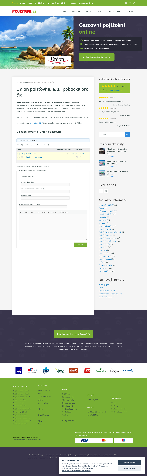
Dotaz (101, 288)
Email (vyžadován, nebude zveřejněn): (32, 189)
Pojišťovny (24, 82)
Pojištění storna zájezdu (22, 409)
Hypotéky (102, 217)
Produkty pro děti (105, 256)
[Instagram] (130, 3)
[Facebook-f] (101, 191)
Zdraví (88, 11)
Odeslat (80, 244)
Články (101, 208)
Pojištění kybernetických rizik (110, 232)
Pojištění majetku (105, 235)
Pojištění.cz (103, 247)
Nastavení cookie (129, 468)
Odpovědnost (115, 11)
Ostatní (129, 11)
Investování (103, 220)
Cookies (65, 415)
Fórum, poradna (68, 397)
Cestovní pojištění (106, 205)
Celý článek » (110, 156)
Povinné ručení (104, 253)
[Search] (127, 134)
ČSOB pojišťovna (44, 396)
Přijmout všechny (129, 462)
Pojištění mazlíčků (20, 415)
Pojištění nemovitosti (21, 394)
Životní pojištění (105, 271)
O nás (113, 403)
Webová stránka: (26, 195)
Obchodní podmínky (70, 409)
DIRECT (41, 400)
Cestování (76, 11)
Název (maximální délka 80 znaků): (29, 204)
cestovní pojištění (36, 123)
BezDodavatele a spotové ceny (110, 294)
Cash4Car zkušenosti (107, 291)
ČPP (39, 424)
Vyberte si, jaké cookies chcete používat (76, 470)
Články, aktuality (68, 400)
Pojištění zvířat (104, 244)
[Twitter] (134, 3)
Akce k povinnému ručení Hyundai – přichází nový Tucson (117, 151)
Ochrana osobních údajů (33, 440)
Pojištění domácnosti (21, 391)
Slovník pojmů (67, 406)
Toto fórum (38, 157)
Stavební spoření (105, 259)
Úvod (18, 82)
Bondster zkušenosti (107, 297)
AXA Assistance (44, 390)
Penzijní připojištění (106, 226)
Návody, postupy (68, 403)
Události (102, 262)
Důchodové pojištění (107, 211)
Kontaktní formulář (118, 409)
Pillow (40, 421)
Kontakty (114, 406)
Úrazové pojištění (105, 265)
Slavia (40, 393)
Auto (64, 11)
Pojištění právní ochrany (108, 241)
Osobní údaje (67, 412)
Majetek (100, 11)
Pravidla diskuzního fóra (26, 154)
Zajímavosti (103, 268)
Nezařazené (103, 223)
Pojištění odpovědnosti (107, 238)
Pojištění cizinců (105, 229)
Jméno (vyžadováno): (27, 182)
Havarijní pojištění (105, 214)
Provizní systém (93, 400)
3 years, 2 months (79, 154)
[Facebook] (126, 3)
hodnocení (115, 90)
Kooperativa (43, 403)
